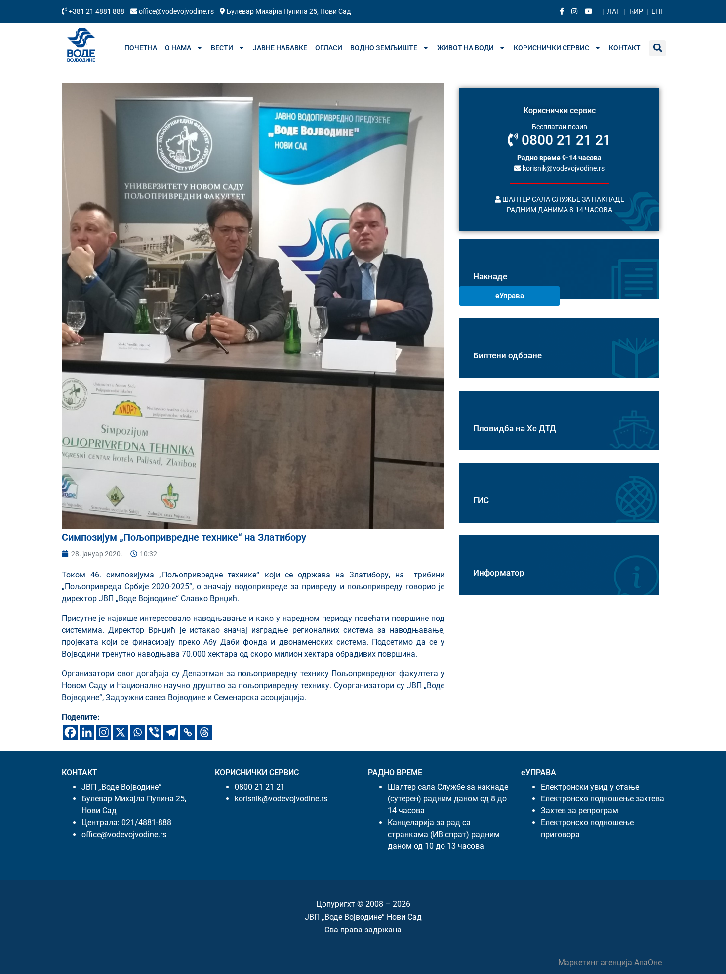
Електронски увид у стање (590, 787)
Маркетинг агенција (596, 962)
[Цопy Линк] (187, 732)
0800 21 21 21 (564, 140)
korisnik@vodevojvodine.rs (563, 168)
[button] (657, 48)
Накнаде (490, 276)
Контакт (625, 48)
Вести (222, 48)
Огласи (328, 48)
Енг (657, 11)
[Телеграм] (170, 732)
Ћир (635, 11)
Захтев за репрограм (579, 810)
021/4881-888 (146, 822)
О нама (178, 48)
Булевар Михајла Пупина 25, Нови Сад (288, 11)
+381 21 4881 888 (96, 11)
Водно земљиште (383, 48)
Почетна (140, 48)
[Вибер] (154, 732)
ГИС (481, 500)
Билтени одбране (507, 355)
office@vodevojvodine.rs (176, 11)
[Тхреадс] (204, 732)
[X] (120, 732)
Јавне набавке (280, 48)
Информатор (498, 572)
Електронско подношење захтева (602, 798)
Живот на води (465, 48)
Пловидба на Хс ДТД (514, 428)
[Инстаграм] (103, 732)
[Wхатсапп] (137, 732)
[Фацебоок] (70, 732)
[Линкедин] (87, 732)
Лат (613, 11)
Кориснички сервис (551, 48)
